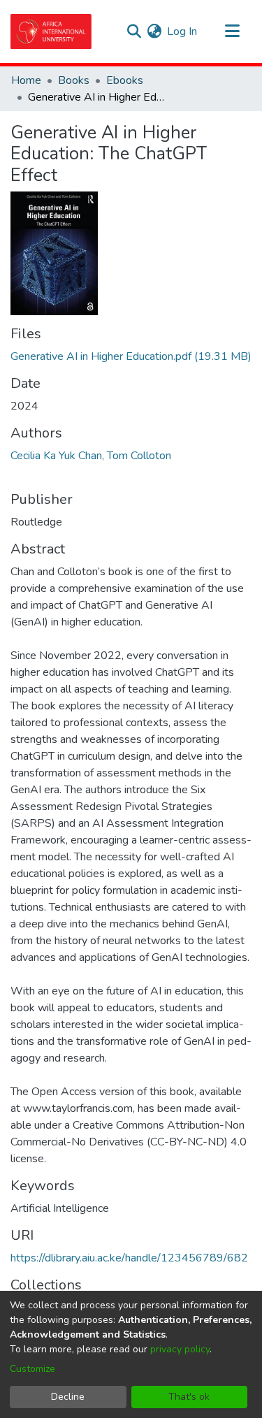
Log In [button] (182, 31)
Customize (32, 1368)
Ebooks (124, 80)
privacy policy (180, 1349)
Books (73, 80)
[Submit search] (134, 31)
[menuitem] (154, 31)
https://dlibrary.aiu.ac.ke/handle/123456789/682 (129, 1258)
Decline (68, 1396)
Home (26, 80)
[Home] (51, 31)
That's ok (189, 1396)
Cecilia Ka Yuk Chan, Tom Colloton (90, 455)
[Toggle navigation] (232, 31)
